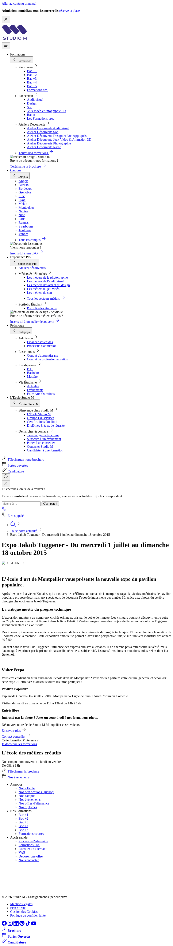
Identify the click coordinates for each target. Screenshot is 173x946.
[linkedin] (16, 924)
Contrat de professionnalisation (47, 359)
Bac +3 (32, 78)
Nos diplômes (28, 807)
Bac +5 (32, 86)
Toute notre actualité (24, 531)
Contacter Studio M (40, 446)
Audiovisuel (35, 99)
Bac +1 (32, 71)
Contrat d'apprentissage (42, 355)
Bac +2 (32, 75)
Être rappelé (16, 515)
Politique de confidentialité (28, 915)
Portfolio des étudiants (42, 308)
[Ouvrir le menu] (6, 45)
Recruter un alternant (32, 849)
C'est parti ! (50, 503)
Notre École (27, 788)
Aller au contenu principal (19, 3)
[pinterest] (22, 924)
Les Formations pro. (40, 118)
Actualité (33, 386)
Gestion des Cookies (24, 911)
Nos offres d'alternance (34, 803)
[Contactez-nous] (4, 510)
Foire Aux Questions (41, 394)
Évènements (35, 390)
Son (29, 107)
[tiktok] (28, 924)
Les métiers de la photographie (47, 277)
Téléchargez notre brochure (26, 459)
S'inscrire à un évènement (44, 439)
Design (31, 103)
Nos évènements (30, 799)
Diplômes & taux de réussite (46, 425)
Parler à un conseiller (41, 443)
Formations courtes (31, 833)
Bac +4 (32, 82)
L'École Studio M (39, 414)
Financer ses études (40, 342)
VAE (22, 852)
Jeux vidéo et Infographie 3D (46, 111)
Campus (15, 170)
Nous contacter (29, 860)
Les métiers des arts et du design (48, 285)
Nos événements (19, 777)
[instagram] (11, 924)
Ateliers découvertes (32, 268)
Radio (31, 114)
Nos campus (27, 796)
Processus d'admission (42, 346)
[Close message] (6, 19)
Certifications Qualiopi (42, 421)
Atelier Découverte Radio (44, 147)
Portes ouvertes (18, 465)
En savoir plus (12, 730)
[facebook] (5, 924)
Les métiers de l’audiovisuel (45, 281)
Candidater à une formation (45, 450)
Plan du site (18, 908)
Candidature (16, 471)
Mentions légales (21, 904)
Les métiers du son (39, 292)
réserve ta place (69, 10)
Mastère (32, 376)
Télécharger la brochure (43, 435)
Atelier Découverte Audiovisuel (48, 128)
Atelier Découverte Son (42, 132)
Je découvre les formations (19, 744)
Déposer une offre (31, 856)
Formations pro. (37, 90)
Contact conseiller (14, 736)
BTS (30, 369)
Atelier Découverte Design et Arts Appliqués (56, 136)
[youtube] (33, 924)
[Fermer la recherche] (6, 483)
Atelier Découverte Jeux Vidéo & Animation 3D (59, 139)
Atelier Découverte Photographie (49, 143)
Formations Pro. (29, 845)
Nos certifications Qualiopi (36, 792)
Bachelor (33, 372)
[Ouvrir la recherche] (6, 476)
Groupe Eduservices (40, 418)
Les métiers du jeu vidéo (43, 289)
